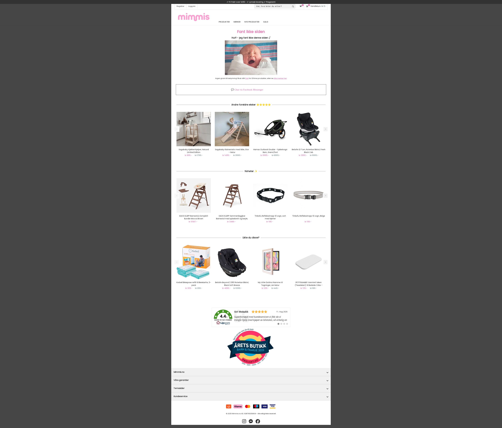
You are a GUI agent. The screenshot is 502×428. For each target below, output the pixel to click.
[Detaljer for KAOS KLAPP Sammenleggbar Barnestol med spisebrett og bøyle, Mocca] (232, 195)
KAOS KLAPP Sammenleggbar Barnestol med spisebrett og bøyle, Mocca (232, 217)
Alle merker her (280, 78)
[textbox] (272, 6)
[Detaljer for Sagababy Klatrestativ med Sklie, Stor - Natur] (232, 129)
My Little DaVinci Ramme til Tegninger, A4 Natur (270, 283)
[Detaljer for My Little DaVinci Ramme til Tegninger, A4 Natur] (270, 262)
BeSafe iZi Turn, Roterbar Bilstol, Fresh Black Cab (308, 151)
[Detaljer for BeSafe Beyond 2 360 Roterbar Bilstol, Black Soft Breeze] (232, 262)
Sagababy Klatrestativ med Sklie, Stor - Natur (232, 151)
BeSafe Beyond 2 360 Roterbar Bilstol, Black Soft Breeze (232, 283)
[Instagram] (244, 421)
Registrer (180, 6)
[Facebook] (257, 421)
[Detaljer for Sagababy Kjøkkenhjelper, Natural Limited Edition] (193, 129)
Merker (237, 21)
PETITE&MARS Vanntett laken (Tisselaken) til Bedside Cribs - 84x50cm (308, 284)
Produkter (224, 21)
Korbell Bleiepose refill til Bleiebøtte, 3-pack (193, 283)
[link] (251, 317)
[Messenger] (251, 421)
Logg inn (191, 6)
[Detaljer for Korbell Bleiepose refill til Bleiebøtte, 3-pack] (193, 262)
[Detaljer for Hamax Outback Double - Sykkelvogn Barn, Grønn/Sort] (270, 129)
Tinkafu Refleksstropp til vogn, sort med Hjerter (270, 217)
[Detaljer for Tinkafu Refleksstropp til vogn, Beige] (308, 195)
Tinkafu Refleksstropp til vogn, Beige (308, 216)
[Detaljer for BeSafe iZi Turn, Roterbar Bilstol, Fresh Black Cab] (308, 129)
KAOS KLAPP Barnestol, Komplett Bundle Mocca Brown (193, 217)
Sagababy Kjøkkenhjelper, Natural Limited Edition (194, 151)
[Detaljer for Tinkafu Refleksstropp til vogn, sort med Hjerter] (270, 195)
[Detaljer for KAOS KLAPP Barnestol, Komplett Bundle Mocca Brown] (193, 195)
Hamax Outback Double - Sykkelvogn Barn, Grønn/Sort (270, 151)
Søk (247, 78)
